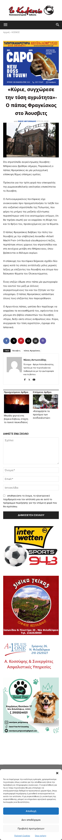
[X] (13, 341)
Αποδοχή (31, 811)
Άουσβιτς (16, 350)
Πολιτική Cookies (22, 835)
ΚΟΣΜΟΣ (16, 32)
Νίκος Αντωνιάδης (27, 121)
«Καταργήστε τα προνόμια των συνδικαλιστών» (41, 414)
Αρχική (6, 32)
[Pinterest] (21, 341)
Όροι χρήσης (40, 835)
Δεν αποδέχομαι (31, 819)
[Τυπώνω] (35, 341)
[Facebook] (6, 341)
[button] (57, 773)
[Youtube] (34, 379)
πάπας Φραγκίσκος (32, 350)
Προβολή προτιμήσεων (31, 828)
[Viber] (43, 341)
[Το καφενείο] (31, 10)
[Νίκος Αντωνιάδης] (14, 369)
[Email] (28, 341)
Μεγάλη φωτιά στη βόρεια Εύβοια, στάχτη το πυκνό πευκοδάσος (16, 419)
